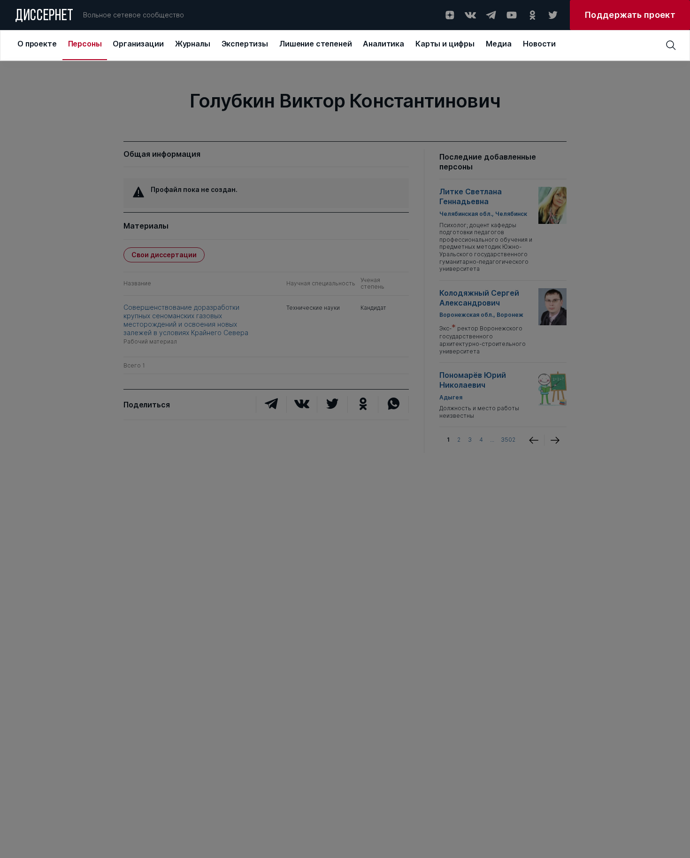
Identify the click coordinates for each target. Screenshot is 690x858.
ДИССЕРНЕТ (44, 16)
